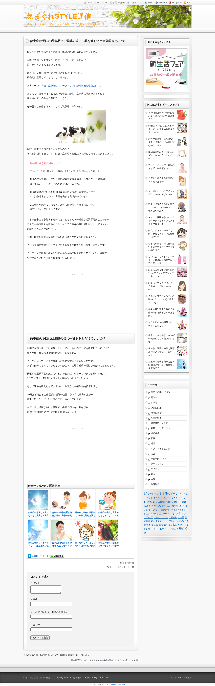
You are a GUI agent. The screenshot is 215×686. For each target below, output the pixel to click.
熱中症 (131, 563)
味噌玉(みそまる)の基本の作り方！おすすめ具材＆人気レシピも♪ (161, 129)
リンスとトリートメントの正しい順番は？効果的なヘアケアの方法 (161, 259)
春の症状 (183, 521)
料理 (153, 443)
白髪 (145, 529)
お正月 (154, 402)
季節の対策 (156, 407)
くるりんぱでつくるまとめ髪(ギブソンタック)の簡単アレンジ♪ (161, 299)
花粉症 (162, 528)
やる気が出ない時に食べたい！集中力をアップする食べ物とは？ (161, 246)
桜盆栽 (154, 524)
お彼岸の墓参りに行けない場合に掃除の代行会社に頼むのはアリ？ (161, 142)
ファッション (157, 464)
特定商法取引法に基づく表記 (37, 677)
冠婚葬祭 (155, 433)
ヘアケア (148, 517)
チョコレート (161, 513)
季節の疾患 (156, 418)
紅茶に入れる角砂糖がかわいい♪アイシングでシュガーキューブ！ (161, 273)
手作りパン (173, 521)
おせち (148, 502)
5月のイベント (162, 497)
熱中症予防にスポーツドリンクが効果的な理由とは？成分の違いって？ (103, 660)
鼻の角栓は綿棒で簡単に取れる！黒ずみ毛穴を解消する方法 (161, 115)
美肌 (155, 528)
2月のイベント (153, 493)
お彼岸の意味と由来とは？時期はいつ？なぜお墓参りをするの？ (161, 364)
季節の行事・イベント (162, 392)
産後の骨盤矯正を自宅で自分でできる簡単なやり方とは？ (161, 312)
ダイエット (156, 469)
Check (35, 556)
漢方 (170, 525)
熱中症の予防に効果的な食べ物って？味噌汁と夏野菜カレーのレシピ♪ (57, 655)
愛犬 (153, 521)
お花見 (147, 506)
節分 (150, 528)
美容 (153, 453)
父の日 (176, 524)
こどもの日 (157, 506)
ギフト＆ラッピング (160, 448)
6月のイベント (180, 497)
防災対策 (155, 484)
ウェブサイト (37, 624)
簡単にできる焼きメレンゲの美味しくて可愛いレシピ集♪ (161, 338)
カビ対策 (165, 510)
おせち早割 (159, 502)
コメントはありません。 (120, 567)
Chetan (108, 684)
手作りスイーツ (162, 521)
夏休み (154, 397)
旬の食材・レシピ (159, 423)
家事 (153, 438)
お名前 (33, 599)
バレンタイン (178, 513)
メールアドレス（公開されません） (49, 612)
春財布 (147, 524)
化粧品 (181, 517)
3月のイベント (172, 493)
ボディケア (159, 518)
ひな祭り (175, 506)
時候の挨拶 (156, 412)
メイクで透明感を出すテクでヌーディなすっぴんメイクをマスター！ (161, 220)
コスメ (149, 514)
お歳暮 (182, 502)
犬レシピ (184, 525)
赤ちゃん (175, 529)
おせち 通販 (172, 502)
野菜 (182, 528)
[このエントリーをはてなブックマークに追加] (29, 556)
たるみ (167, 506)
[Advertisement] (80, 299)
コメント (35, 583)
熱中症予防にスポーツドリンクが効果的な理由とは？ (72, 85)
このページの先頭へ (182, 677)
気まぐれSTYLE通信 (59, 16)
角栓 (168, 529)
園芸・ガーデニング (160, 428)
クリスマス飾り (176, 510)
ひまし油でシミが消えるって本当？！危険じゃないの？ (161, 286)
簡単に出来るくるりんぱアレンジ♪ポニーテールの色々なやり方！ (161, 207)
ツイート (44, 556)
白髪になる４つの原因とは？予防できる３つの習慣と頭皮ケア (161, 233)
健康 (124, 563)
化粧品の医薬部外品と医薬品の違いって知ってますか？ (161, 351)
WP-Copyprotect (118, 684)
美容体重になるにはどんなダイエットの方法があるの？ (161, 155)
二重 (166, 518)
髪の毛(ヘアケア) (159, 459)
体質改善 (173, 517)
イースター (154, 509)
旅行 (153, 479)
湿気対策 (163, 525)
